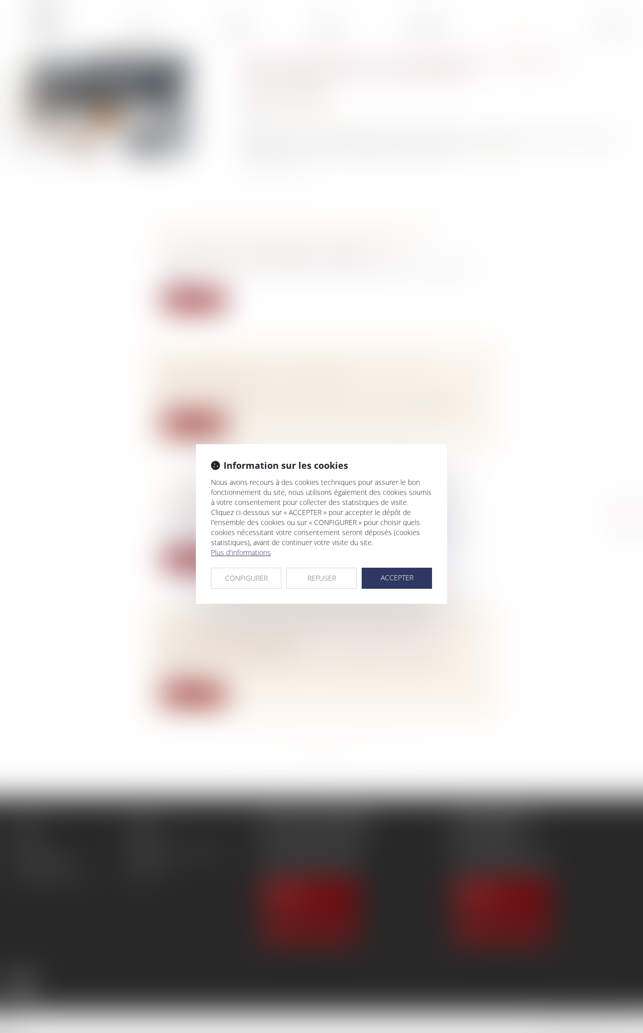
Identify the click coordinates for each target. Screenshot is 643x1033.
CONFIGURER (246, 578)
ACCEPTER (397, 577)
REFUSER (321, 578)
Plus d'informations (241, 552)
